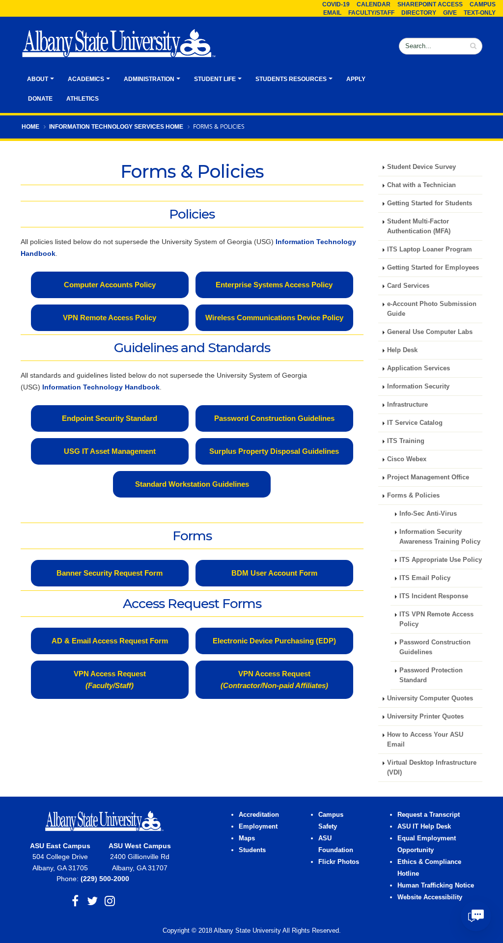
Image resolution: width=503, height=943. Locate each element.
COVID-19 (336, 4)
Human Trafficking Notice (435, 885)
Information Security (418, 386)
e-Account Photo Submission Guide (431, 309)
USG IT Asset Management (110, 451)
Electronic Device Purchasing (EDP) (274, 641)
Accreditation (259, 814)
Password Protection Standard (431, 675)
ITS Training (405, 441)
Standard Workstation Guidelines (192, 484)
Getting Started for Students (429, 203)
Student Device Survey (421, 167)
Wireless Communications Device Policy (274, 317)
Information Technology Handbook (101, 387)
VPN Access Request (110, 679)
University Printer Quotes (425, 716)
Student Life (215, 79)
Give (450, 12)
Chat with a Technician (421, 185)
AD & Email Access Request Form (110, 641)
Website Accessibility (430, 897)
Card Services (408, 285)
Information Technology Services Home (116, 126)
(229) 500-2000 (105, 879)
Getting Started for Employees (433, 267)
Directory (418, 12)
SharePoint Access (430, 4)
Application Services (418, 368)
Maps (247, 838)
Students (252, 850)
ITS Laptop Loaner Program (429, 249)
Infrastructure (407, 404)
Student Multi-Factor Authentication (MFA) (418, 226)
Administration (149, 79)
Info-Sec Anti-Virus (428, 513)
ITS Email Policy (424, 578)
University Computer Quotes (430, 698)
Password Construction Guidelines (274, 418)
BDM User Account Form (274, 573)
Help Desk (402, 350)
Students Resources (291, 79)
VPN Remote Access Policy (109, 317)
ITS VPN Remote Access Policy (436, 619)
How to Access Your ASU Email (425, 739)
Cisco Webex (406, 459)
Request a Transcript (428, 814)
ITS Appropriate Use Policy (440, 559)
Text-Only (480, 12)
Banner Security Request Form (109, 573)
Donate (40, 98)
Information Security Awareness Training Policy (439, 536)
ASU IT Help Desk (424, 826)
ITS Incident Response (433, 596)
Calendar (374, 4)
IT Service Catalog (415, 422)
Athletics (82, 98)
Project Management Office (428, 477)
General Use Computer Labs (430, 332)
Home (30, 126)
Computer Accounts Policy (110, 284)
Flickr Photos (338, 862)
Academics (86, 79)
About (37, 79)
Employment (258, 826)
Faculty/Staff (371, 12)
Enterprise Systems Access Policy (274, 284)
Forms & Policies (413, 495)
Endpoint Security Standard (109, 418)
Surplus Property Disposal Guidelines (274, 451)
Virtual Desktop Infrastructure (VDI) (431, 767)
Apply (355, 79)
